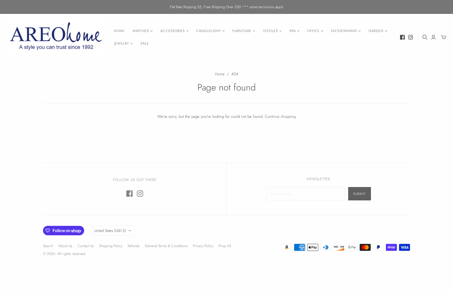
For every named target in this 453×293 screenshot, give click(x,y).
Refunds (134, 245)
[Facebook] (402, 37)
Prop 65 (225, 245)
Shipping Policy (110, 245)
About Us (65, 245)
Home (220, 74)
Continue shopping (280, 116)
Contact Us (86, 245)
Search (48, 245)
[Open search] (425, 37)
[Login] (433, 37)
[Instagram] (410, 37)
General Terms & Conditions (166, 245)
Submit (359, 193)
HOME (119, 30)
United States (110, 230)
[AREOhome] (56, 37)
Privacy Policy (203, 245)
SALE (145, 43)
